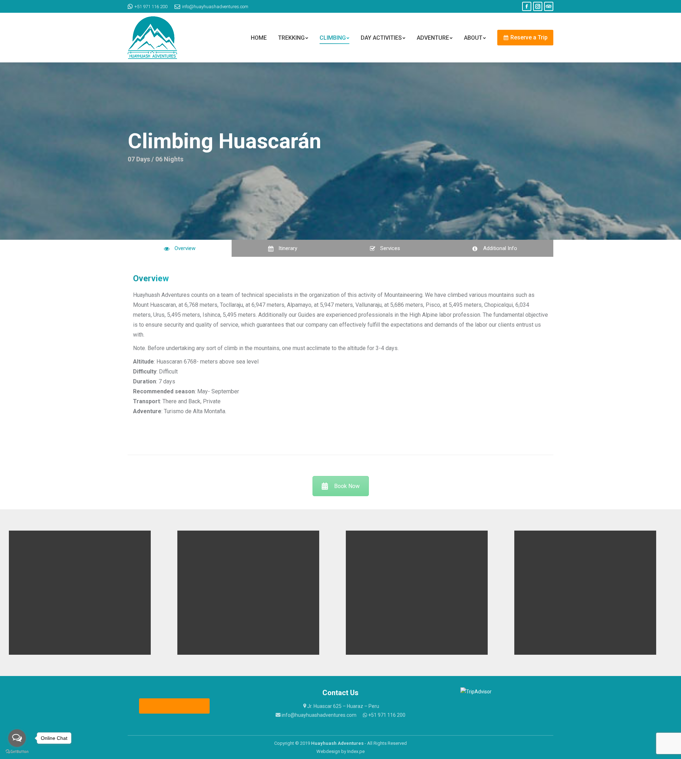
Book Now (347, 486)
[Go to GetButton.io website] (17, 751)
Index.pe (356, 751)
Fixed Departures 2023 (174, 706)
